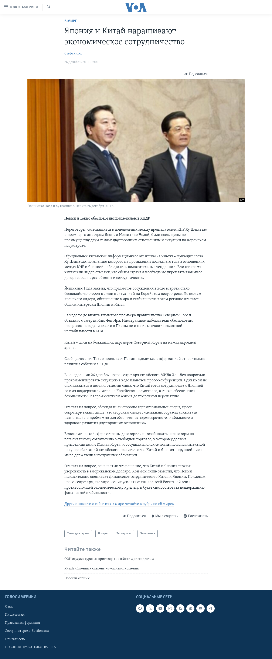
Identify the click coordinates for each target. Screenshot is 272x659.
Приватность (15, 639)
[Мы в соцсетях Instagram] (170, 608)
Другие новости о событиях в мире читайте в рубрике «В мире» (119, 504)
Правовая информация (22, 623)
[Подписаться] (200, 608)
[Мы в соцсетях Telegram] (211, 608)
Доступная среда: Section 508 (27, 631)
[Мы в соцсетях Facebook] (140, 608)
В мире (70, 21)
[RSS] (180, 608)
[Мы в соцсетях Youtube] (160, 608)
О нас (9, 606)
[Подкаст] (190, 608)
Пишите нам (14, 614)
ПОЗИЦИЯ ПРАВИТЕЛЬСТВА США (30, 647)
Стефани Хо (73, 53)
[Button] (196, 74)
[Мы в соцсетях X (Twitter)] (150, 608)
